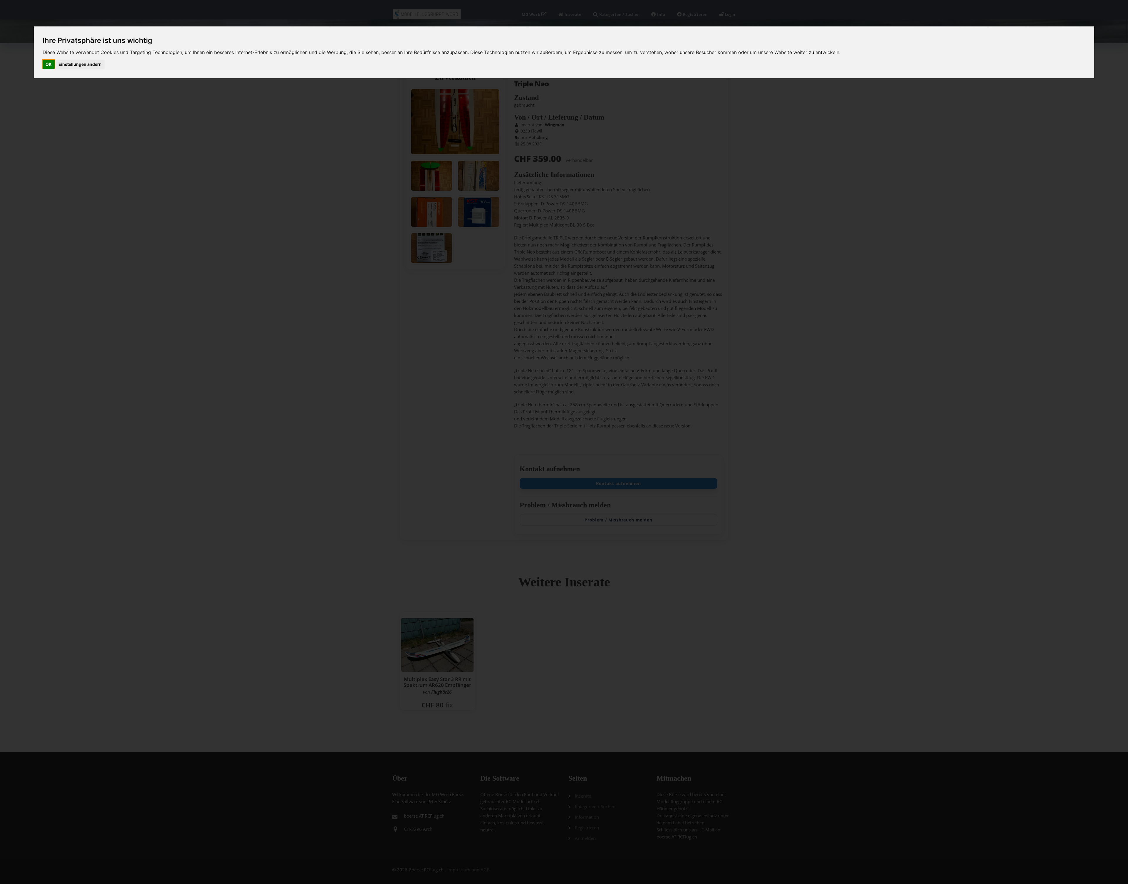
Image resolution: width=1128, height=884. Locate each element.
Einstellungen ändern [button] (80, 64)
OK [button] (49, 64)
